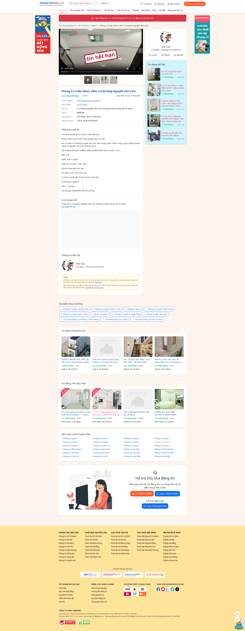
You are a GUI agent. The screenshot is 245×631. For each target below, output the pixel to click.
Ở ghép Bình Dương (171, 546)
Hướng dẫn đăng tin (99, 591)
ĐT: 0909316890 (143, 493)
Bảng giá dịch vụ (175, 10)
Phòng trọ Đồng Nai (66, 553)
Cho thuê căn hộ (119, 532)
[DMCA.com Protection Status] (83, 622)
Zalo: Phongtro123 (156, 506)
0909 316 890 (73, 616)
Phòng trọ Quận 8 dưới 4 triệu (76, 309)
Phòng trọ (63, 10)
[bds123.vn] (90, 574)
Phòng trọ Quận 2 (101, 438)
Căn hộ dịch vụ (123, 10)
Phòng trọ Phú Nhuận (164, 449)
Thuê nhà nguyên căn (96, 532)
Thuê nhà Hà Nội (91, 540)
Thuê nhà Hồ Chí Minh (93, 536)
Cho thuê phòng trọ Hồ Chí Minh (149, 319)
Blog (154, 10)
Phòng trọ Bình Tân (102, 449)
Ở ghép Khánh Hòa (170, 560)
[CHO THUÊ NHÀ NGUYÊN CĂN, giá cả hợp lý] (138, 399)
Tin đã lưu (147, 4)
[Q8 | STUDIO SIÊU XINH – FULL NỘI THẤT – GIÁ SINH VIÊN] (138, 346)
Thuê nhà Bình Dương (93, 543)
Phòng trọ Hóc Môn (132, 456)
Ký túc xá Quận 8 (101, 314)
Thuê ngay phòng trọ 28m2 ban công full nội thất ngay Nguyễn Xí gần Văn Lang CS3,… (107, 413)
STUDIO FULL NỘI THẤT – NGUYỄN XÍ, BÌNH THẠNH (165, 413)
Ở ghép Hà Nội (168, 540)
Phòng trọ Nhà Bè (162, 456)
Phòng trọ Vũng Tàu (66, 557)
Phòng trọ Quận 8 (162, 442)
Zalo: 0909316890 (169, 493)
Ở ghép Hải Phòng (170, 557)
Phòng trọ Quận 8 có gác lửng (127, 314)
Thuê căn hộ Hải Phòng (120, 550)
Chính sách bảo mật (66, 598)
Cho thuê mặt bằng (146, 532)
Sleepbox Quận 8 (134, 309)
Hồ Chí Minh (82, 104)
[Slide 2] (105, 80)
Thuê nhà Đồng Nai (92, 550)
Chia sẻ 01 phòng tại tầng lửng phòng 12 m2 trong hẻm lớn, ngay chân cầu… (106, 360)
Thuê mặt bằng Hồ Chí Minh (147, 536)
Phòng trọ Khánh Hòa (67, 560)
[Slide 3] (113, 80)
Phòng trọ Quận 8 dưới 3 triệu (108, 309)
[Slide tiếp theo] (139, 50)
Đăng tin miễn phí (196, 4)
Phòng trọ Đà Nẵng (66, 543)
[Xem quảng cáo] (239, 625)
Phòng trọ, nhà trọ (69, 532)
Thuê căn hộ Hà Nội (118, 540)
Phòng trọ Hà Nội (65, 540)
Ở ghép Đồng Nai (169, 553)
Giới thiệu (62, 588)
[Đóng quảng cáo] (243, 622)
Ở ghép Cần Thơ (169, 550)
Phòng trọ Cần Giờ (71, 456)
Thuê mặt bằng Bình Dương (147, 550)
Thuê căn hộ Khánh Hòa (120, 553)
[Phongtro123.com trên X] (172, 590)
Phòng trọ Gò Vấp (131, 449)
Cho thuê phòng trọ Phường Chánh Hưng (81, 319)
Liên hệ (62, 602)
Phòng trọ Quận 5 (70, 442)
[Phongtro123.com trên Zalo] (168, 590)
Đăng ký (160, 4)
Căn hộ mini (109, 10)
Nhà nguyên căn (77, 10)
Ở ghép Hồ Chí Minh (171, 536)
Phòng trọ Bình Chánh (164, 453)
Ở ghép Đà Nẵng (169, 543)
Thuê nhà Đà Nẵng (92, 546)
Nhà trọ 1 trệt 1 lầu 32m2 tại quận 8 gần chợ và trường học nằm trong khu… (168, 360)
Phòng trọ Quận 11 (132, 445)
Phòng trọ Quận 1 (70, 438)
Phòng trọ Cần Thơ (66, 546)
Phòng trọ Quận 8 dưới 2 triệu (161, 309)
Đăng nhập (175, 4)
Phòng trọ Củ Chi (101, 456)
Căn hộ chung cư (94, 10)
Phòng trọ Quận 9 (70, 445)
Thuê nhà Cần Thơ (92, 553)
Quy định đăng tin (98, 598)
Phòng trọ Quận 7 (131, 442)
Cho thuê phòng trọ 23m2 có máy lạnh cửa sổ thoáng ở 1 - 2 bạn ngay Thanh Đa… (76, 413)
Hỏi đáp (162, 10)
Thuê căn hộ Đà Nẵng (119, 546)
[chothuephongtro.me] (155, 574)
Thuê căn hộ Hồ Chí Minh (120, 536)
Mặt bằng (146, 10)
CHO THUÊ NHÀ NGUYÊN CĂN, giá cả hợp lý (137, 413)
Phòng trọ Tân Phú (101, 453)
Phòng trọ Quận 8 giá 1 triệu (75, 314)
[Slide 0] (88, 80)
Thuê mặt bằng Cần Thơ (146, 546)
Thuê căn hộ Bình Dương (120, 543)
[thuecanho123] (133, 574)
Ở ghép (135, 10)
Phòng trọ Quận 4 (162, 438)
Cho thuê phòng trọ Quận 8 (89, 100)
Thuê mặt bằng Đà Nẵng (146, 543)
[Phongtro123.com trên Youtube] (163, 590)
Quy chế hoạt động (66, 591)
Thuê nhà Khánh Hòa (93, 557)
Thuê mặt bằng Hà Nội (145, 540)
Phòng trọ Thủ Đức (132, 453)
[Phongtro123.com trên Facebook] (158, 590)
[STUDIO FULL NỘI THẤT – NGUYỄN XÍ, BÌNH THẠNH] (169, 399)
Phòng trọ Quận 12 (163, 445)
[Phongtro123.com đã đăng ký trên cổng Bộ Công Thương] (67, 622)
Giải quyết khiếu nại (99, 602)
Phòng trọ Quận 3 (131, 438)
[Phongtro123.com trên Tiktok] (177, 590)
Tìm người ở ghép (172, 532)
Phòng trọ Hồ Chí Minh (67, 536)
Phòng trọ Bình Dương (67, 550)
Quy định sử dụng (66, 595)
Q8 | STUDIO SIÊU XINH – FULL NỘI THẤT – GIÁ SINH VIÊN (137, 360)
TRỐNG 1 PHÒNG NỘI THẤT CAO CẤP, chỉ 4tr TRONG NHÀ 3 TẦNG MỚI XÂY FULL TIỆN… (75, 360)
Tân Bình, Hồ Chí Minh (132, 422)
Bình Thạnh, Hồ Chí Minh (71, 422)
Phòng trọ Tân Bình (71, 453)
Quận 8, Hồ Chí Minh (69, 369)
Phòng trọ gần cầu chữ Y (157, 314)
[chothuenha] (112, 574)
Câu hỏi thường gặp (99, 588)
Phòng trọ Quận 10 (102, 445)
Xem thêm (98, 282)
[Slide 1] (97, 80)
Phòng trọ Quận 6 (101, 442)
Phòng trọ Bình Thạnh (72, 449)
